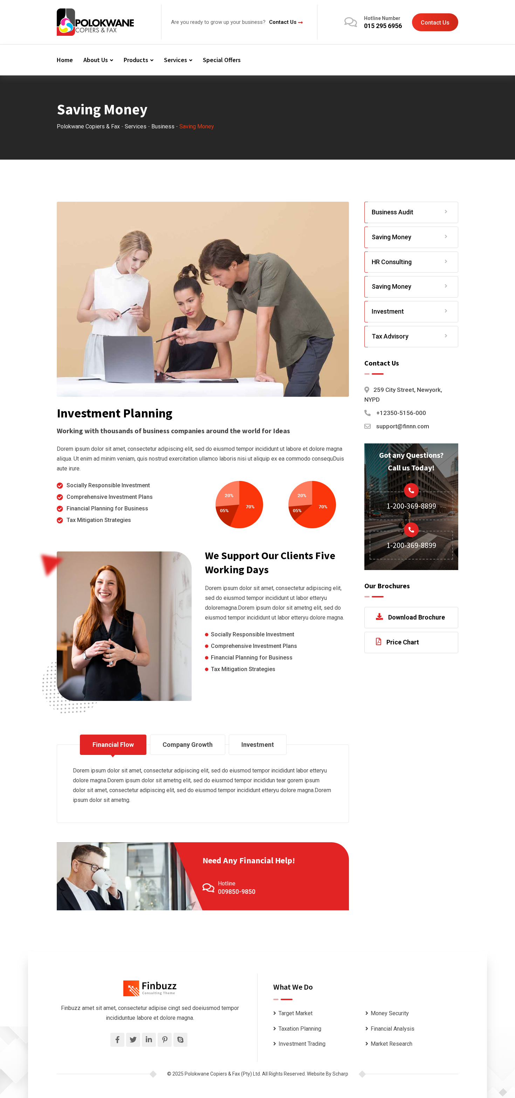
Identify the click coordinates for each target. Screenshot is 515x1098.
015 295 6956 (383, 25)
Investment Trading (302, 1043)
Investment (388, 311)
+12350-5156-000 (401, 412)
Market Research (391, 1043)
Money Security (390, 1013)
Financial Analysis (392, 1028)
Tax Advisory (390, 336)
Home (65, 60)
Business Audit (392, 212)
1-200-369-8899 (411, 506)
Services (175, 60)
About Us (95, 60)
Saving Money (391, 237)
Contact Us (282, 22)
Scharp (340, 1074)
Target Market (296, 1013)
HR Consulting (392, 262)
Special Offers (222, 60)
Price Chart (402, 642)
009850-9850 (236, 891)
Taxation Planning (300, 1028)
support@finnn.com (402, 426)
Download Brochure (416, 617)
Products (136, 60)
